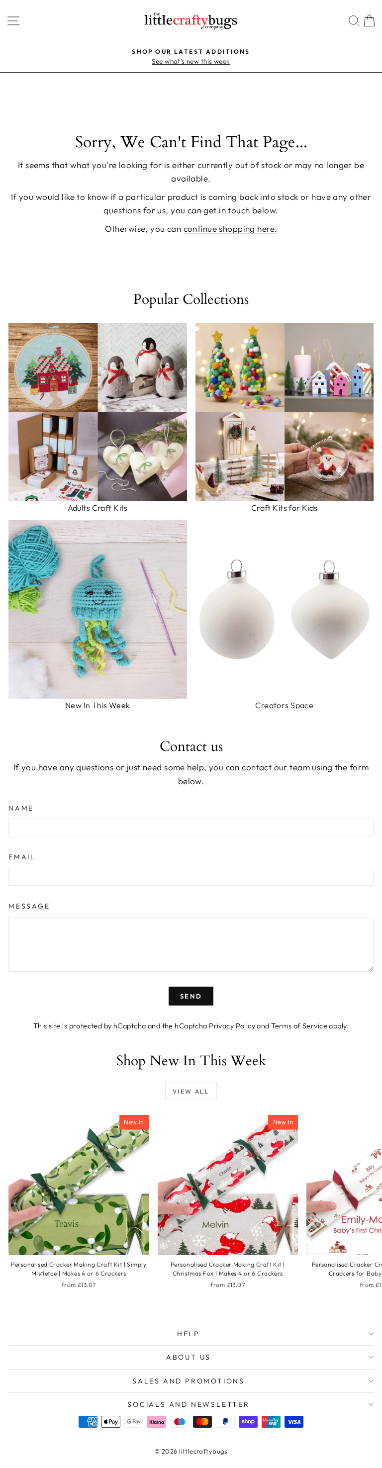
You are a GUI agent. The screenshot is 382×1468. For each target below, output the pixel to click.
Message (29, 906)
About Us (188, 1357)
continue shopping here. (231, 228)
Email (22, 856)
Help (188, 1333)
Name (21, 808)
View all (191, 1091)
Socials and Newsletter (188, 1404)
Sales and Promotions (188, 1380)
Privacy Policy (232, 1025)
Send (191, 996)
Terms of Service (299, 1025)
